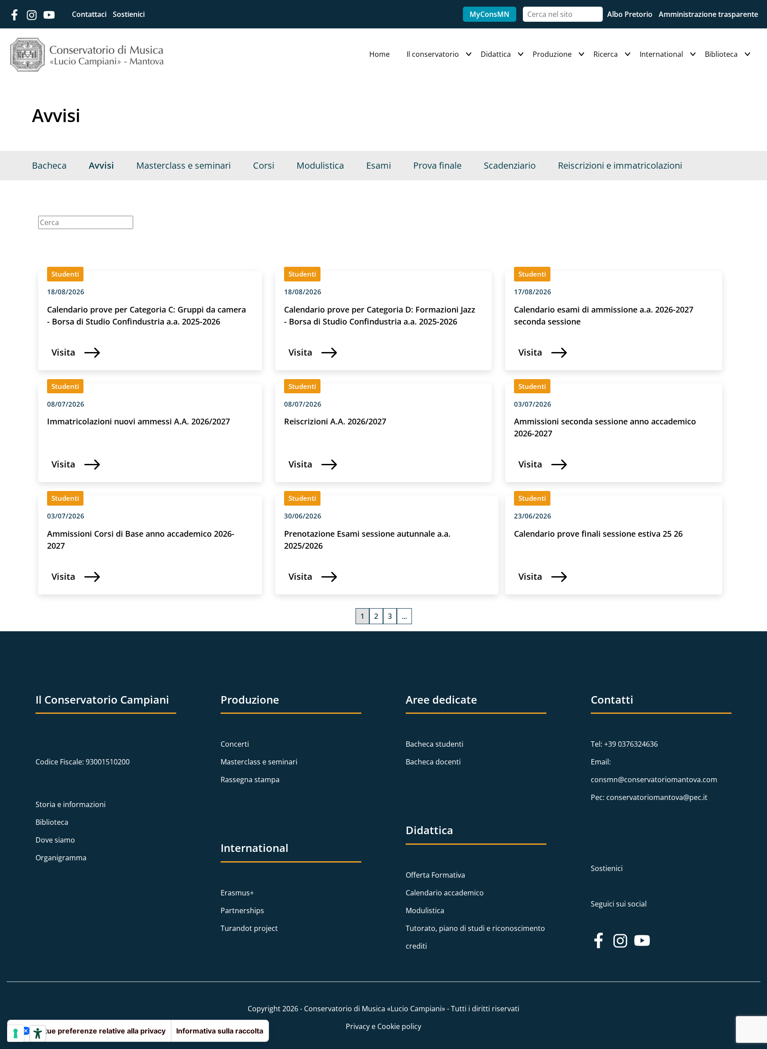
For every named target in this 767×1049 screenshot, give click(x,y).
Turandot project (249, 928)
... (404, 616)
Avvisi (101, 165)
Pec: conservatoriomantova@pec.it (649, 797)
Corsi (263, 165)
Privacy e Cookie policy (383, 1026)
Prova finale (437, 165)
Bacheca (49, 165)
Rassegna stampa (250, 779)
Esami (378, 165)
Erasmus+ (237, 893)
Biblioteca (721, 54)
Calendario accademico (445, 893)
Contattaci (90, 14)
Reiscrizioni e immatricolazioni (620, 165)
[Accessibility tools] (37, 1033)
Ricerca (605, 54)
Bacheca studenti (434, 744)
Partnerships (242, 910)
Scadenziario (510, 165)
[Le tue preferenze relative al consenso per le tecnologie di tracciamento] (15, 1033)
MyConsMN (490, 14)
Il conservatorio (433, 54)
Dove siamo (55, 840)
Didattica (496, 54)
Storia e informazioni (71, 804)
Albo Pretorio (630, 14)
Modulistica (320, 165)
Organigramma (61, 858)
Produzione (552, 54)
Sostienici (129, 14)
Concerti (235, 744)
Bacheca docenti (433, 762)
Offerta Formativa (435, 875)
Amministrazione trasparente (708, 14)
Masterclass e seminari (183, 165)
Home (379, 54)
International (661, 54)
